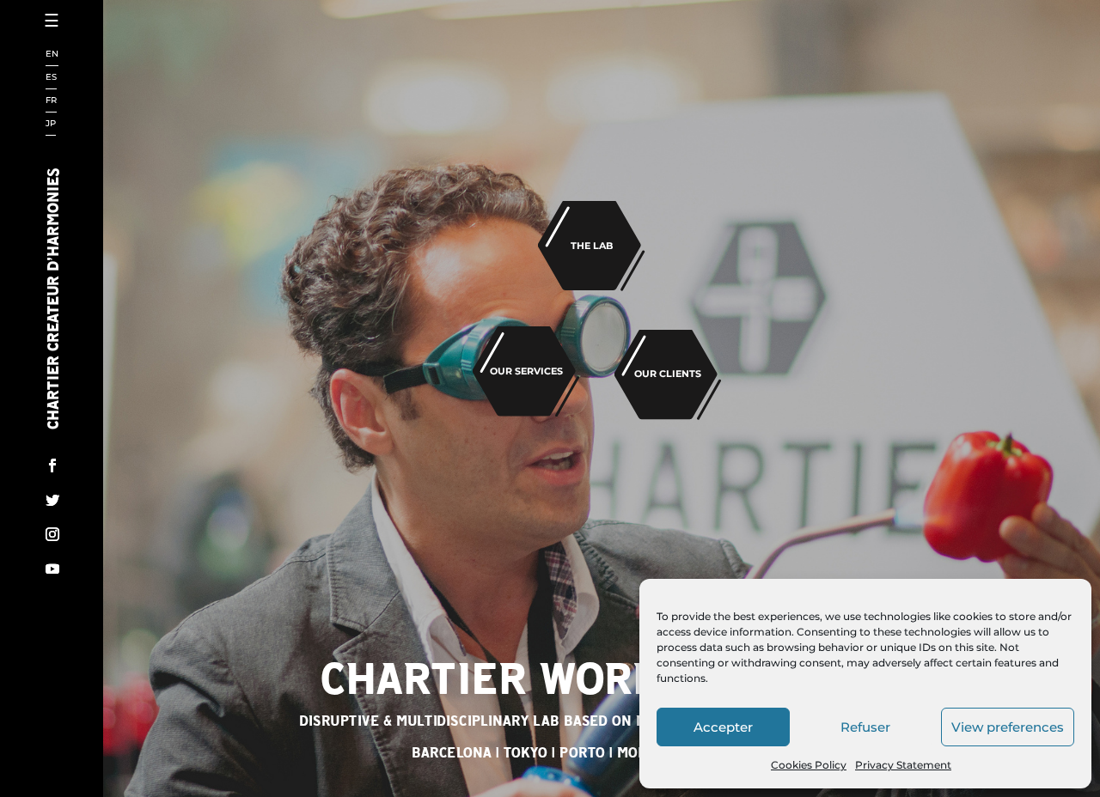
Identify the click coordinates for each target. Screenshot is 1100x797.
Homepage (110, 51)
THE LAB (592, 246)
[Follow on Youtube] (52, 568)
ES (51, 77)
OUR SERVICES (526, 371)
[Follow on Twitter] (52, 500)
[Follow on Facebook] (52, 465)
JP (51, 124)
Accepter (723, 727)
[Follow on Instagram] (52, 534)
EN (52, 54)
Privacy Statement (903, 764)
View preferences (1007, 727)
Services (103, 144)
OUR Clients (667, 374)
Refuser (865, 727)
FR (51, 101)
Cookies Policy (808, 764)
